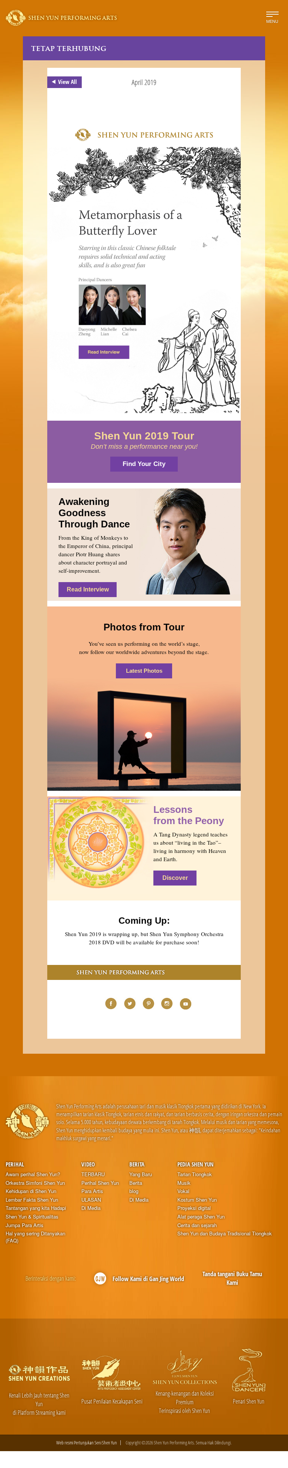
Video (88, 1164)
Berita (136, 1164)
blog (133, 1191)
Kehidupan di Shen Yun (31, 1191)
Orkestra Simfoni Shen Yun (35, 1183)
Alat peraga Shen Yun (201, 1216)
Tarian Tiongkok (194, 1174)
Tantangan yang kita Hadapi (36, 1208)
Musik (183, 1183)
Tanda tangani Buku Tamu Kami (232, 1278)
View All (67, 81)
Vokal (183, 1191)
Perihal (15, 1164)
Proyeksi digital (194, 1208)
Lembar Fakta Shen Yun (32, 1199)
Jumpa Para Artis (25, 1225)
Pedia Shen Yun (195, 1164)
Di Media (90, 1208)
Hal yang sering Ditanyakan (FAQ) (35, 1237)
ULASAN (91, 1199)
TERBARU (93, 1174)
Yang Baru (140, 1174)
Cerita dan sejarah (197, 1225)
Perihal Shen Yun (100, 1183)
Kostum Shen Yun (197, 1199)
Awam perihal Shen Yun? (33, 1174)
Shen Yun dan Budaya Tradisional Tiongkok (224, 1233)
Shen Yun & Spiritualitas (32, 1216)
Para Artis (92, 1191)
